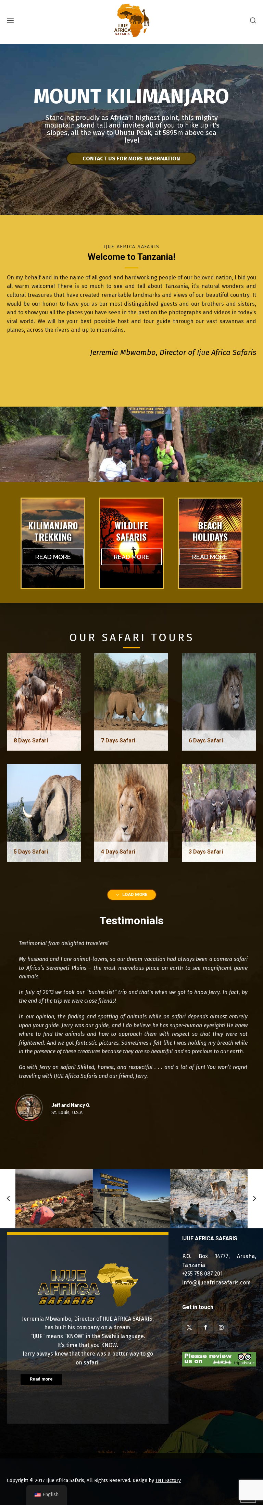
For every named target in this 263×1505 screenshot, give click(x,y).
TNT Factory (168, 1480)
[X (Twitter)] (189, 1327)
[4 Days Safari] (131, 812)
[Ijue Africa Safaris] (131, 20)
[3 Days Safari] (219, 812)
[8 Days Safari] (44, 701)
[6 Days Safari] (219, 701)
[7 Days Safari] (131, 701)
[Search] (251, 20)
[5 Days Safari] (44, 812)
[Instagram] (221, 1327)
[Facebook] (205, 1327)
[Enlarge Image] (54, 1198)
